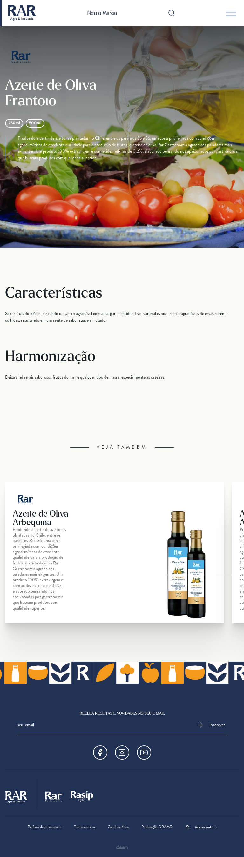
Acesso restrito (206, 827)
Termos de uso (84, 827)
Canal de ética (118, 827)
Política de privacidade (44, 827)
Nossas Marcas (102, 13)
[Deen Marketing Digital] (122, 847)
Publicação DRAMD (157, 827)
